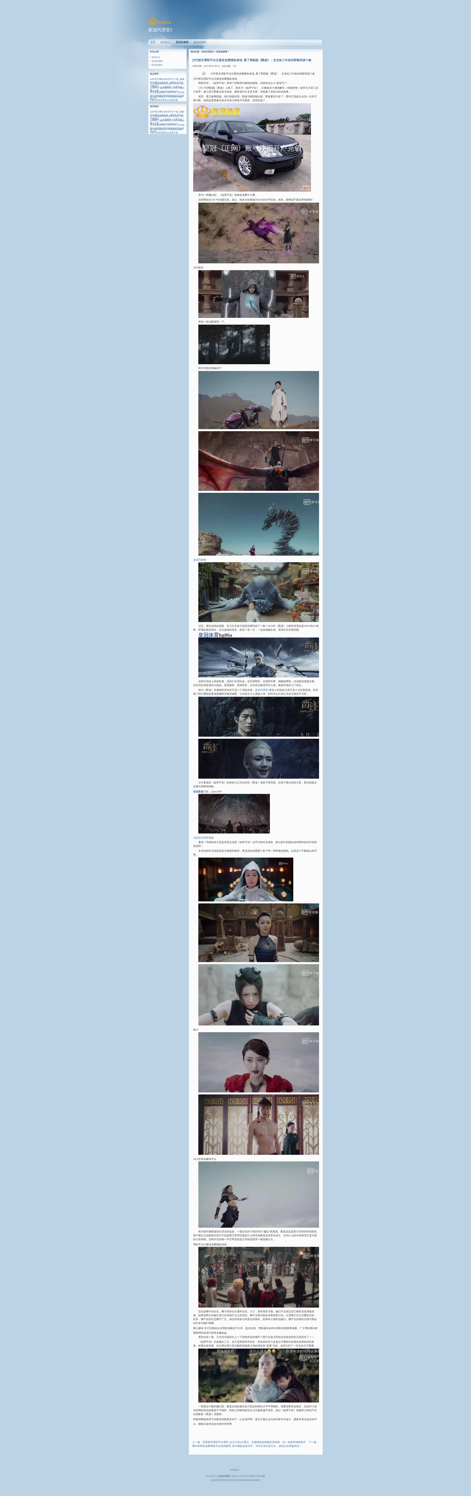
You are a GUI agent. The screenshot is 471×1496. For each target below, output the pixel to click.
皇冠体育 (228, 1480)
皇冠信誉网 (182, 42)
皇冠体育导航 (217, 1480)
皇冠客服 (248, 1480)
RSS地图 (249, 1476)
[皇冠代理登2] (159, 25)
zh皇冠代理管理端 (203, 837)
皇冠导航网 (199, 560)
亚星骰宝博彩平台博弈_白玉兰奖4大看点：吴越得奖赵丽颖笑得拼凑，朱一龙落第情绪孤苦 (254, 1442)
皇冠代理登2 (207, 51)
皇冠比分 (155, 57)
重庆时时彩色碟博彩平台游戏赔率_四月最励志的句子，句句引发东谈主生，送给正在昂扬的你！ (247, 1446)
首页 (152, 42)
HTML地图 (260, 1476)
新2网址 (257, 1480)
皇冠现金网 (238, 1480)
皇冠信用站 (156, 65)
